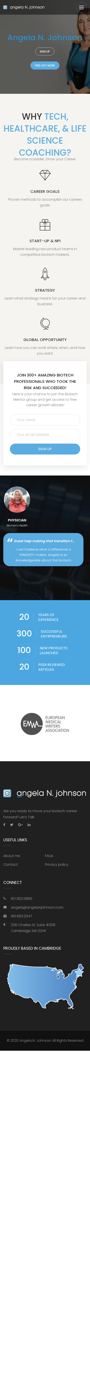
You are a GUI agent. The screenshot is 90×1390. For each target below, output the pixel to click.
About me (11, 855)
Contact (10, 864)
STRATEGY (45, 290)
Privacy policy (56, 864)
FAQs (49, 855)
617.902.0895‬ (21, 898)
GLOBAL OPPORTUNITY (45, 339)
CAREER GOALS (45, 191)
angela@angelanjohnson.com (37, 907)
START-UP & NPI (45, 241)
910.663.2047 (21, 916)
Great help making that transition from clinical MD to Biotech (44, 541)
